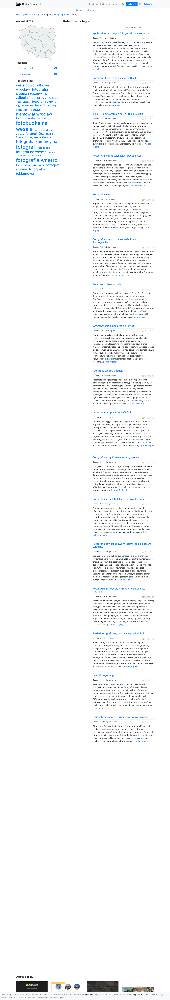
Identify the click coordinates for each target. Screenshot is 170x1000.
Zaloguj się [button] (148, 4)
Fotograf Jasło (101, 194)
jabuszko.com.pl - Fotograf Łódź (112, 412)
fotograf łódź (35, 133)
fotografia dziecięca (30, 165)
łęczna (27, 102)
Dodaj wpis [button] (131, 4)
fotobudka (44, 147)
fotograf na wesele (32, 152)
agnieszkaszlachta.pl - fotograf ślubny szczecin (121, 33)
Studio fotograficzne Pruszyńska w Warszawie (120, 717)
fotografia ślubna (44, 101)
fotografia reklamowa (30, 171)
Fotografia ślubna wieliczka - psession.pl (117, 155)
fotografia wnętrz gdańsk (108, 370)
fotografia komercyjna (37, 141)
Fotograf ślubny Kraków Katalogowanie (116, 457)
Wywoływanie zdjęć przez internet (113, 325)
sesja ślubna (42, 137)
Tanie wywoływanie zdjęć (108, 284)
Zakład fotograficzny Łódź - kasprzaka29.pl (118, 633)
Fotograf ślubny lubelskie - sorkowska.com (118, 499)
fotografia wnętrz (37, 160)
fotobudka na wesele (32, 126)
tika (46, 94)
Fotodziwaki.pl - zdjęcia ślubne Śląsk (115, 78)
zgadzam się (89, 995)
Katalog (36, 14)
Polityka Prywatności (140, 995)
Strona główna (23, 14)
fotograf (26, 147)
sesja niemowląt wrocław (34, 111)
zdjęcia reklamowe (25, 105)
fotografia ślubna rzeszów (32, 91)
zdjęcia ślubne (28, 98)
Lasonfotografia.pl (103, 675)
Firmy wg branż (61, 14)
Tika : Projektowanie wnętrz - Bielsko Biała (118, 113)
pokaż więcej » (116, 105)
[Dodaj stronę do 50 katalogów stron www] (85, 10)
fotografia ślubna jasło (32, 118)
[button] (123, 4)
